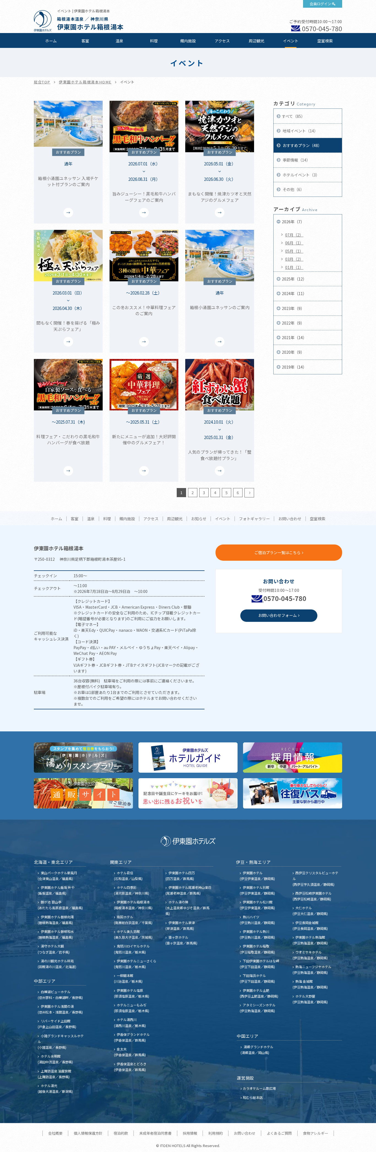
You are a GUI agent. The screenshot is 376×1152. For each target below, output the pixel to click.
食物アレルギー (315, 1133)
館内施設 (188, 40)
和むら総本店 (253, 1097)
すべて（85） (293, 116)
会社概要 (55, 1133)
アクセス (222, 40)
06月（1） (294, 243)
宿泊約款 (121, 1133)
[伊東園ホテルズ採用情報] (292, 757)
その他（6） (293, 189)
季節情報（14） (296, 160)
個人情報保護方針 (88, 1133)
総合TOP (42, 82)
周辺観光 (256, 40)
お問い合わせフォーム (277, 615)
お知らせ (198, 518)
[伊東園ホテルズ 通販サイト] (83, 793)
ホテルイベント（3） (301, 175)
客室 (85, 40)
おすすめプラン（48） (302, 145)
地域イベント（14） (300, 131)
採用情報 (190, 1133)
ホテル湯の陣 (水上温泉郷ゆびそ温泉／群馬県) (187, 908)
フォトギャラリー (254, 518)
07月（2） (294, 235)
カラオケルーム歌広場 (259, 1088)
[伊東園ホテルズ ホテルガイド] (188, 757)
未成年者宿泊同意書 (155, 1133)
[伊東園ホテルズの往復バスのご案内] (292, 793)
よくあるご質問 (279, 1133)
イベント (290, 40)
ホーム (51, 40)
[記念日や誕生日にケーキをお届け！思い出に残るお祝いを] (188, 793)
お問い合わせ (289, 518)
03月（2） (294, 259)
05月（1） (294, 251)
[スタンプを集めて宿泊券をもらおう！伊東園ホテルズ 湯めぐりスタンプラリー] (83, 757)
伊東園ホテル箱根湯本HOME (85, 82)
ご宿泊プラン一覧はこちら (277, 552)
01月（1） (294, 267)
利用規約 (215, 1133)
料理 (154, 40)
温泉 (119, 40)
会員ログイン (320, 3)
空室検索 (325, 40)
